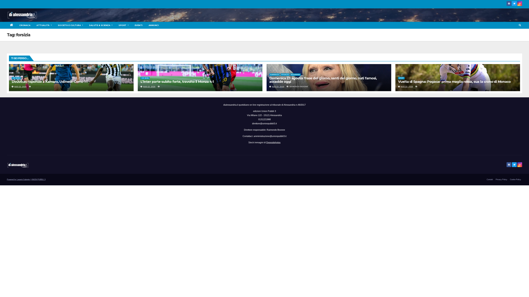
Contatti (490, 179)
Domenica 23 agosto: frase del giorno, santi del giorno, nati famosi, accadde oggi (323, 80)
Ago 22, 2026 (20, 87)
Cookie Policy (515, 179)
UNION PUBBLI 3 (38, 179)
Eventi (139, 25)
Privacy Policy (501, 179)
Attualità (43, 25)
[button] (520, 25)
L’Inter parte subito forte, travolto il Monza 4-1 (177, 82)
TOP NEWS (16, 78)
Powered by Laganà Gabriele (18, 179)
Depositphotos (273, 142)
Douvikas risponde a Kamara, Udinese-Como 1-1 (49, 82)
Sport (123, 25)
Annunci (154, 25)
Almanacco (274, 74)
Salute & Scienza (100, 25)
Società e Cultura (70, 25)
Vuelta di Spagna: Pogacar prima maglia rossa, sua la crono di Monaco (454, 82)
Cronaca (25, 25)
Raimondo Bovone (298, 87)
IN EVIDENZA (295, 74)
